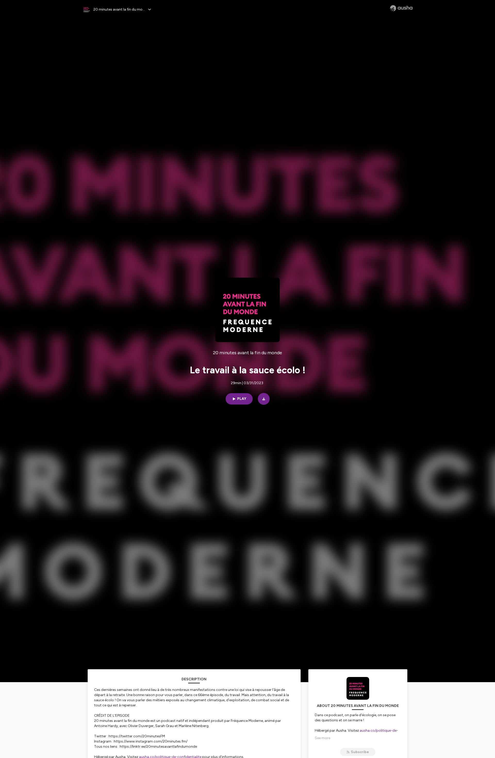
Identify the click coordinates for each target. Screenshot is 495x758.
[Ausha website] (401, 8)
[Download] (264, 399)
